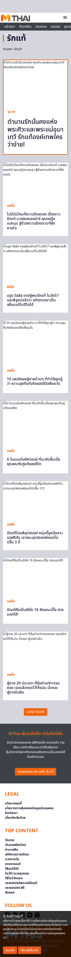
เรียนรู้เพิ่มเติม (29, 950)
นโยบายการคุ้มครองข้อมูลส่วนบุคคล (29, 808)
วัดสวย (9, 840)
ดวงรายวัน (12, 859)
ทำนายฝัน (25, 26)
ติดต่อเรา (11, 813)
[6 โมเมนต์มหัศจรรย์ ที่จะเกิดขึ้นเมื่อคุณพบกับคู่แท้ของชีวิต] (35, 423)
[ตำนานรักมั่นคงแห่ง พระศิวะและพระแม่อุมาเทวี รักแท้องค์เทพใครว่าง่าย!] (35, 82)
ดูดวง (11, 111)
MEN (10, 287)
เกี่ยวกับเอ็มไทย (15, 817)
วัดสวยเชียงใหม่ (15, 845)
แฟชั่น (11, 205)
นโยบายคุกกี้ (13, 803)
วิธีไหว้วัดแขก (14, 878)
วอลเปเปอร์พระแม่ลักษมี (21, 883)
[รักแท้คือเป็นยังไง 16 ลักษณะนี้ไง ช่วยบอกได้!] (35, 576)
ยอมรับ (10, 950)
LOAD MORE (35, 712)
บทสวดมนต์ (13, 864)
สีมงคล (10, 892)
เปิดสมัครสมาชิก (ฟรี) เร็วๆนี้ (36, 771)
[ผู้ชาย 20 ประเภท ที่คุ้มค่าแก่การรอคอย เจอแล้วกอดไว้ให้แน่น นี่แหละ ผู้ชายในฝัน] (35, 650)
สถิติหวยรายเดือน (17, 854)
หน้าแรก (10, 26)
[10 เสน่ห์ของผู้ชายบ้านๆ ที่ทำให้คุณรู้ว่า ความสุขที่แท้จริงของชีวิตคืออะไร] (35, 342)
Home (7, 49)
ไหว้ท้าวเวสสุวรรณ (17, 873)
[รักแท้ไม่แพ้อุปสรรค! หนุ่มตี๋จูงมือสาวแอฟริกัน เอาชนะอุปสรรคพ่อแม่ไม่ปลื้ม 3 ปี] (35, 499)
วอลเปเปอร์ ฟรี (14, 887)
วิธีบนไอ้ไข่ (12, 868)
